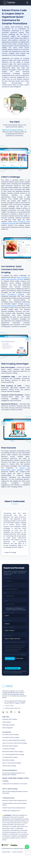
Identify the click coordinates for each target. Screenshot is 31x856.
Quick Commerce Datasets (12, 294)
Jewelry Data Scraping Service (11, 810)
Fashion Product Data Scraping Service (13, 808)
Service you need (9, 612)
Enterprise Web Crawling (9, 719)
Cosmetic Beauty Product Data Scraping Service (14, 804)
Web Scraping (6, 722)
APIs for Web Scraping (9, 789)
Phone (6, 592)
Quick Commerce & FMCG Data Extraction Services (15, 278)
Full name (7, 578)
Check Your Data (17, 852)
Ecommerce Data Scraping (10, 734)
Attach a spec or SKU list (15, 654)
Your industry (8, 620)
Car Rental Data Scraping (9, 757)
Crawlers (5, 781)
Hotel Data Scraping (8, 760)
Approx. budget (8, 635)
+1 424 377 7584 (8, 705)
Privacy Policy (6, 852)
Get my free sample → (13, 668)
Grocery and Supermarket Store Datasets (15, 469)
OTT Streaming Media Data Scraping (13, 754)
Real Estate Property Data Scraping (12, 751)
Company (6, 600)
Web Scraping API (7, 728)
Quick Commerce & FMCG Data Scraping (14, 743)
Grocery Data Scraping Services (15, 305)
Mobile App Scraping (8, 725)
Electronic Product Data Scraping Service (14, 800)
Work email (7, 586)
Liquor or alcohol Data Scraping (11, 763)
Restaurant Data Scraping (10, 746)
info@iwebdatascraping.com (12, 708)
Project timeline (9, 627)
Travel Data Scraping (8, 749)
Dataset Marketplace (9, 770)
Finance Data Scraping (9, 766)
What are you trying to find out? (15, 642)
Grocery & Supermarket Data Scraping (13, 740)
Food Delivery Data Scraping (10, 737)
